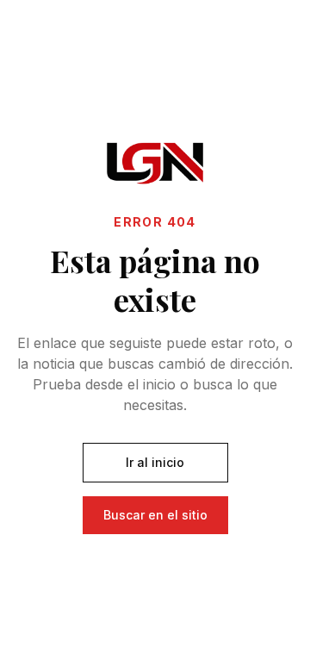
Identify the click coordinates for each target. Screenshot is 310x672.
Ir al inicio (155, 462)
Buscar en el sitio (155, 514)
